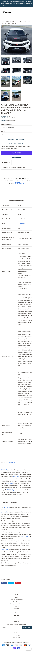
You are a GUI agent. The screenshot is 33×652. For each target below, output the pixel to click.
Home (2, 21)
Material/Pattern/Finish (6, 124)
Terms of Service (16, 602)
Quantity (3, 131)
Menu (4, 5)
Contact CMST (17, 608)
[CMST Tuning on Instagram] (18, 616)
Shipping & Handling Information (13, 167)
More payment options (16, 157)
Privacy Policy (16, 606)
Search (16, 597)
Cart (31, 5)
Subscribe (27, 627)
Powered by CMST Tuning (23, 642)
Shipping (3, 120)
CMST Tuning (21, 223)
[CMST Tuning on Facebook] (15, 616)
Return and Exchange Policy (16, 599)
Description (6, 163)
